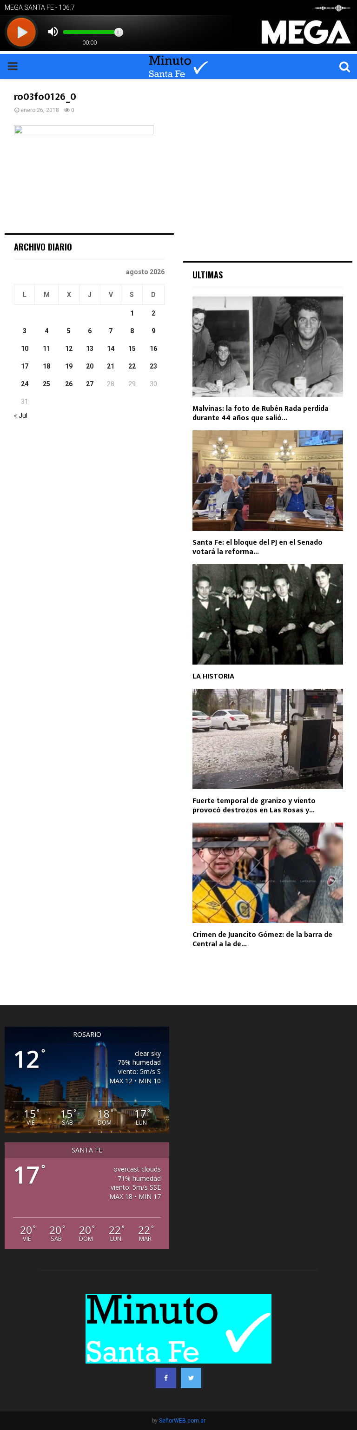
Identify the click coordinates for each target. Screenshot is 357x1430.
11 (46, 348)
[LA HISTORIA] (267, 614)
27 (89, 384)
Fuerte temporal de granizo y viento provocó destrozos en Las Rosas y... (254, 806)
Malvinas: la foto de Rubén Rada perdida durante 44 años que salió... (260, 413)
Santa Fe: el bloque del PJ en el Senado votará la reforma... (257, 547)
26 (69, 384)
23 (153, 366)
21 (110, 366)
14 (110, 348)
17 (24, 366)
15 (132, 348)
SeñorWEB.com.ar (182, 1420)
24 (24, 384)
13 (89, 348)
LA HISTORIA (213, 676)
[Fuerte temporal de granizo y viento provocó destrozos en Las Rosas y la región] (267, 739)
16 (153, 348)
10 (24, 348)
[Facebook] (166, 1378)
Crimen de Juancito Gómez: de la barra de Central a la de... (262, 939)
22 (132, 366)
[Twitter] (191, 1378)
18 (46, 366)
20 (89, 366)
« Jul (20, 415)
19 (69, 366)
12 (69, 348)
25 (46, 384)
